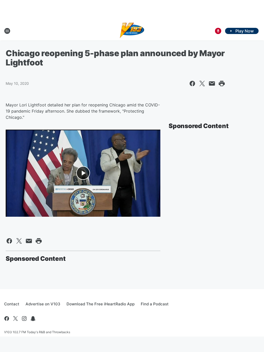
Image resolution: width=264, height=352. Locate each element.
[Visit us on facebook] (7, 318)
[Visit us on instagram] (24, 318)
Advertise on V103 (43, 303)
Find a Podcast (155, 303)
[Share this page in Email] (212, 83)
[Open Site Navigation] (7, 31)
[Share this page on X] (202, 83)
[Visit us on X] (15, 318)
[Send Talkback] (218, 31)
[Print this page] (221, 83)
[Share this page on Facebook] (192, 83)
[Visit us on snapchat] (33, 318)
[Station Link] (132, 31)
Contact (11, 303)
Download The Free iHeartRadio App (101, 303)
